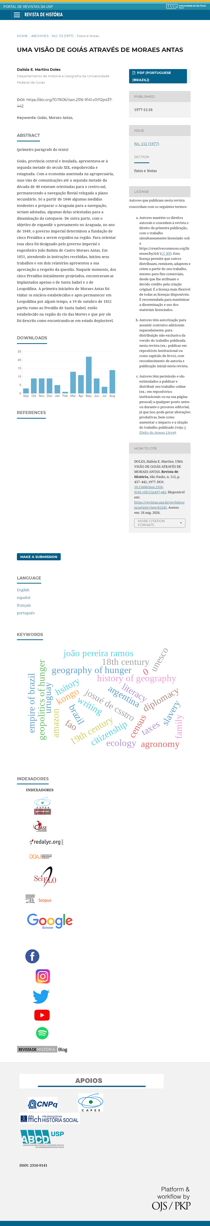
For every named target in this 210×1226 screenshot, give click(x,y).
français (24, 605)
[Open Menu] (17, 15)
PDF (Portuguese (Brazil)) (151, 76)
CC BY (165, 253)
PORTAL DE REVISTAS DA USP (28, 7)
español (23, 597)
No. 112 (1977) (63, 36)
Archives (40, 36)
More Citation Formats (151, 523)
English (23, 589)
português (26, 612)
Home (22, 36)
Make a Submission (38, 557)
